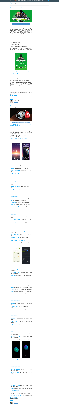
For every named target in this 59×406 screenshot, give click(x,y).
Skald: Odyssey (13, 176)
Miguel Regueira (16, 100)
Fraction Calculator (13, 204)
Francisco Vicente (12, 107)
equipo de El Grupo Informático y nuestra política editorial (17, 93)
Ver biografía (16, 403)
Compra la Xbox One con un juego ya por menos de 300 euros (23, 71)
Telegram (16, 395)
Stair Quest (12, 278)
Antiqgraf (12, 289)
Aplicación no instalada (40, 0)
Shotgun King (13, 327)
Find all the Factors (13, 209)
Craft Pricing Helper (14, 293)
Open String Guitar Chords (15, 372)
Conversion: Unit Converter (15, 309)
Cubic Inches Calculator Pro (15, 206)
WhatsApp (14, 395)
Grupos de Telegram (29, 0)
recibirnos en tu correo (20, 395)
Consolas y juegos (14, 398)
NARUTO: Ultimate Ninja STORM (16, 333)
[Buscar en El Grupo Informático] (48, 0)
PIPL (18, 1)
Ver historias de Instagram (22, 1)
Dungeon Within (13, 275)
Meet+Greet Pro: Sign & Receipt (15, 186)
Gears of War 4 (12, 78)
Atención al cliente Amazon (38, 1)
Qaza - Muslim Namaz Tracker (15, 336)
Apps (10, 398)
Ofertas (17, 398)
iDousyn (12, 242)
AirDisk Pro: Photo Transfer (15, 306)
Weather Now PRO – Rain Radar (15, 140)
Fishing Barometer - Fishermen (15, 359)
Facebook (30, 93)
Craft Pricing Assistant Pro (15, 192)
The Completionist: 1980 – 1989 (15, 324)
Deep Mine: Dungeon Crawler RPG (16, 272)
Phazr (11, 339)
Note (11, 200)
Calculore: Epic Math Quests (15, 269)
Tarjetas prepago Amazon (23, 0)
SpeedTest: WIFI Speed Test (15, 173)
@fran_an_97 (15, 402)
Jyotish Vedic (13, 303)
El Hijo (12, 285)
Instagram (11, 395)
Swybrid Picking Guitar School (15, 385)
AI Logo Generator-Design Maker (16, 189)
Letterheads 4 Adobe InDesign (15, 296)
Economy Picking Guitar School (15, 369)
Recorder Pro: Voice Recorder (15, 170)
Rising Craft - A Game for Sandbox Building (18, 231)
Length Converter (13, 214)
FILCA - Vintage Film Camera (15, 216)
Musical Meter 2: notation (14, 225)
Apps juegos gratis (18, 0)
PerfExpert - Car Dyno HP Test (15, 300)
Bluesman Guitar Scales (14, 382)
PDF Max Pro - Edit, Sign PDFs (15, 165)
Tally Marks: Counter (14, 321)
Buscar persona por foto (32, 1)
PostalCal (12, 388)
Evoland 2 (12, 291)
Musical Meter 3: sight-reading (15, 222)
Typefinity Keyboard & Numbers (15, 237)
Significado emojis (27, 1)
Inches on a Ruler (13, 202)
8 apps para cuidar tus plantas (16, 390)
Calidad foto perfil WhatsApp (35, 0)
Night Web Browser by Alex (15, 234)
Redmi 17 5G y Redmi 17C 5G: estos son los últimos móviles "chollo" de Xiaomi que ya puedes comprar (20, 26)
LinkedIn (18, 402)
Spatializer (12, 287)
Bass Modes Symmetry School (15, 366)
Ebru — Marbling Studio (14, 181)
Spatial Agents (13, 168)
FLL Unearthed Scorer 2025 (15, 183)
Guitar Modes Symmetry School (15, 375)
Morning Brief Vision (14, 318)
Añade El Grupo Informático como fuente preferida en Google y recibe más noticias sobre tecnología (21, 122)
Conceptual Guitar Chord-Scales (15, 362)
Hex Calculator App (13, 198)
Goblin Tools (13, 244)
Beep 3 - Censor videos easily (15, 219)
